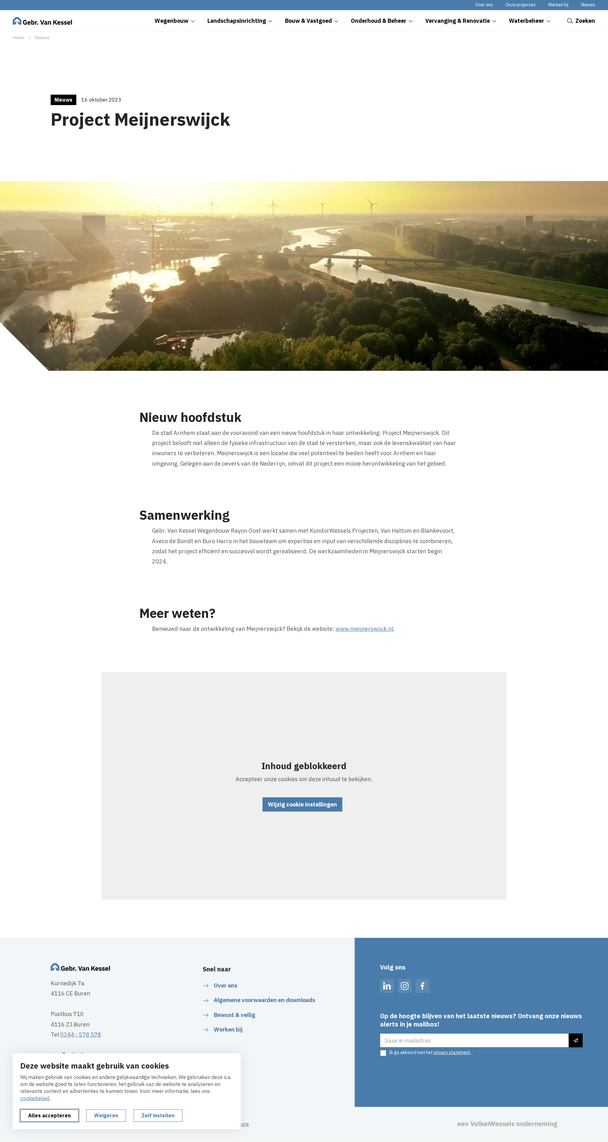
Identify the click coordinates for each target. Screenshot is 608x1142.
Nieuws (588, 5)
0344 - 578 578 (80, 1034)
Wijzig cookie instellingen (302, 804)
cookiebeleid (34, 1098)
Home (18, 38)
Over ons (484, 5)
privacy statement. (452, 1052)
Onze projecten (520, 5)
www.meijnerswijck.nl (364, 628)
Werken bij (558, 5)
